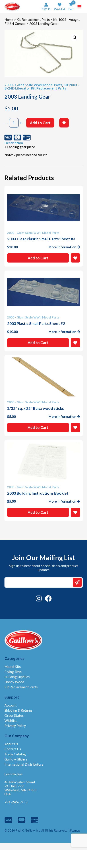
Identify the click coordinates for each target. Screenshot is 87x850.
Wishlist (10, 721)
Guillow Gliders (15, 759)
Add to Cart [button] (38, 258)
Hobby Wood (14, 682)
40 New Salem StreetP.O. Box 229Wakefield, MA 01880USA (20, 788)
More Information (62, 247)
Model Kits (12, 667)
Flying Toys (13, 672)
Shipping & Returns (18, 710)
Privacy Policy (15, 726)
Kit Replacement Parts (33, 20)
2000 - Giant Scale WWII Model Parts (33, 85)
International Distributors (23, 764)
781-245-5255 (15, 802)
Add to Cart (40, 122)
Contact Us (12, 749)
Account (10, 705)
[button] (59, 7)
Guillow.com (13, 774)
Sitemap (74, 830)
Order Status (14, 715)
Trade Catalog (15, 754)
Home (8, 20)
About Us (11, 744)
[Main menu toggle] (79, 6)
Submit (77, 582)
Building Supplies (17, 677)
